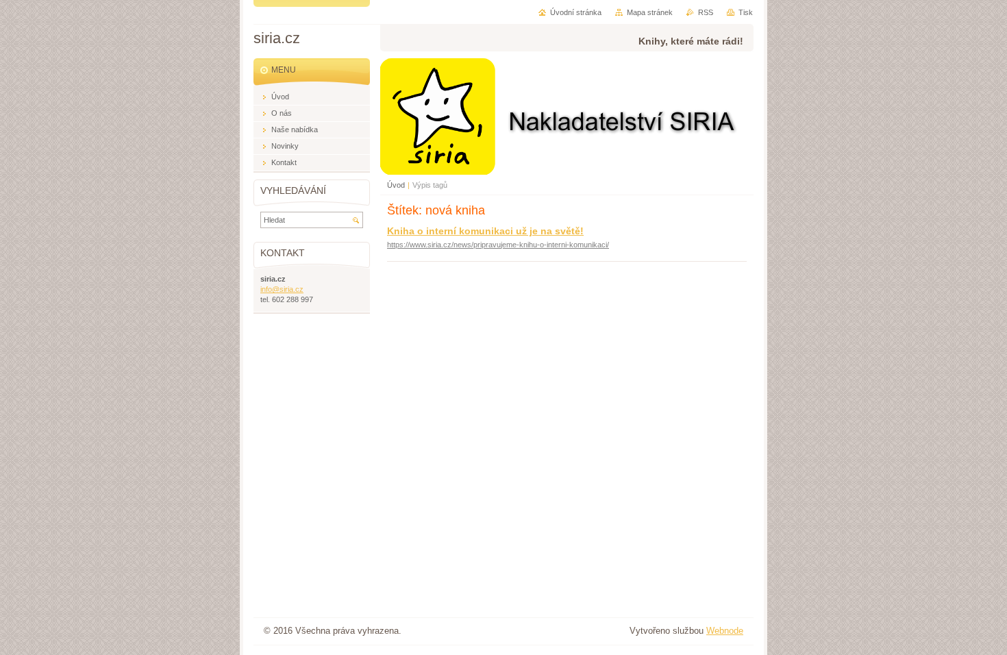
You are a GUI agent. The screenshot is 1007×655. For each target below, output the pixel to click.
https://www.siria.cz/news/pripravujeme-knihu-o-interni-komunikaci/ (498, 244)
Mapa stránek (650, 12)
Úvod (396, 185)
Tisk (745, 12)
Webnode (724, 631)
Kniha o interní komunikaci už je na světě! (485, 230)
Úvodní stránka (575, 12)
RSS (705, 12)
